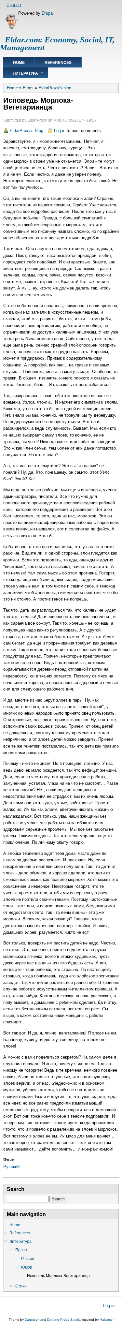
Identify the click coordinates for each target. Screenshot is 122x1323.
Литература (25, 73)
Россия (27, 1258)
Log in (59, 130)
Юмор (26, 1267)
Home (19, 62)
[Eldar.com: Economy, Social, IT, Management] (11, 28)
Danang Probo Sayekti (64, 1319)
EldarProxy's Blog (26, 130)
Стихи (21, 1286)
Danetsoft (32, 1319)
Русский (11, 1166)
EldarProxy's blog (54, 87)
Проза (21, 1250)
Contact (14, 5)
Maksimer (107, 1319)
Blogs (28, 87)
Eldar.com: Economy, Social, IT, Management (57, 43)
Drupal (48, 13)
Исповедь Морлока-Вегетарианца (58, 1275)
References (58, 62)
